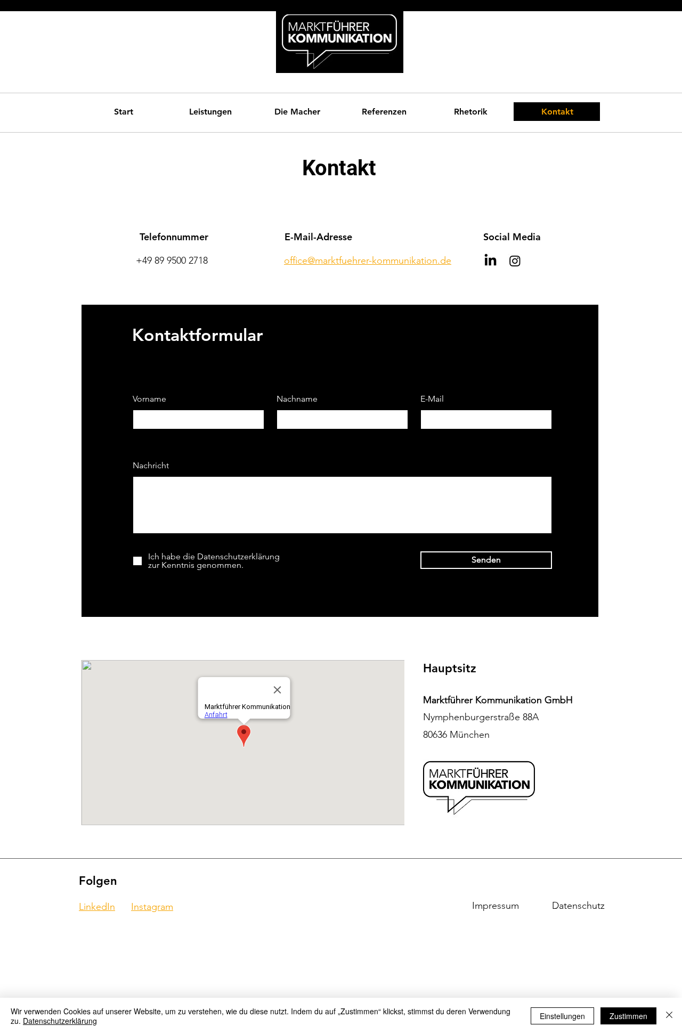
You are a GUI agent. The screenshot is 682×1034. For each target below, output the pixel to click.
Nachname (297, 399)
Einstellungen (562, 1016)
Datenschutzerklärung (60, 1020)
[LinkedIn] (490, 261)
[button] (210, 111)
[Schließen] (669, 1015)
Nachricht (151, 465)
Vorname (149, 399)
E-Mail (432, 399)
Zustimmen (628, 1016)
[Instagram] (515, 261)
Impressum (495, 905)
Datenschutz (578, 905)
